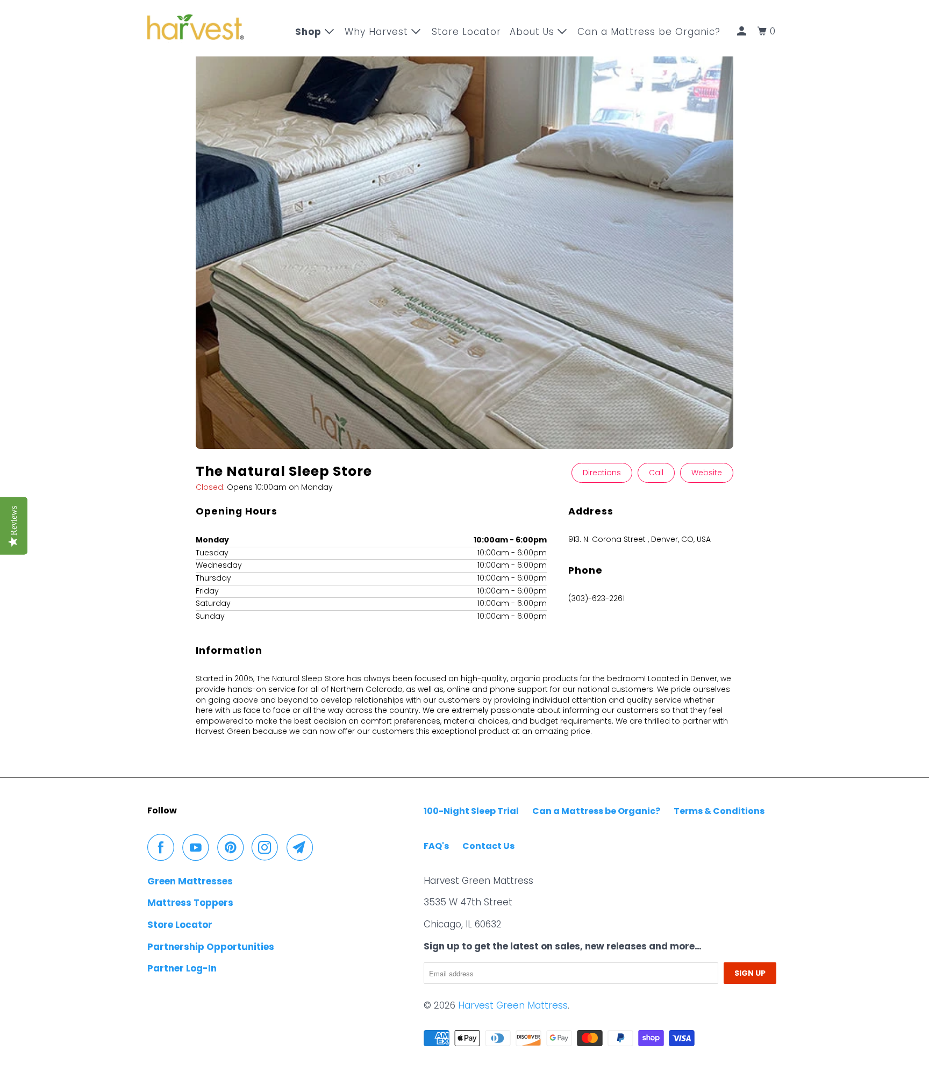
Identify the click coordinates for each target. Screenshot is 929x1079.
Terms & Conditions (719, 811)
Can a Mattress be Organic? (596, 811)
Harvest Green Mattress (513, 1005)
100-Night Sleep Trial (471, 811)
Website (706, 472)
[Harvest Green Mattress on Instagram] (268, 847)
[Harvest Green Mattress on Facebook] (163, 847)
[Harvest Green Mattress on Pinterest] (233, 847)
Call (656, 472)
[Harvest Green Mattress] (195, 28)
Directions (602, 472)
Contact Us (488, 846)
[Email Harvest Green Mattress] (303, 847)
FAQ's (436, 846)
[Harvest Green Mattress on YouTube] (198, 847)
